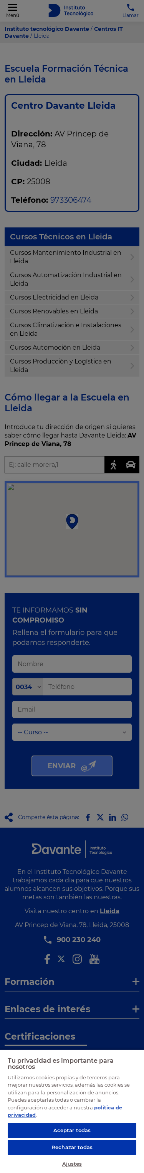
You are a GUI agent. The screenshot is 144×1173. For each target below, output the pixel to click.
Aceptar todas (72, 1130)
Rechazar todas (72, 1147)
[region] (72, 1111)
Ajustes (72, 1164)
